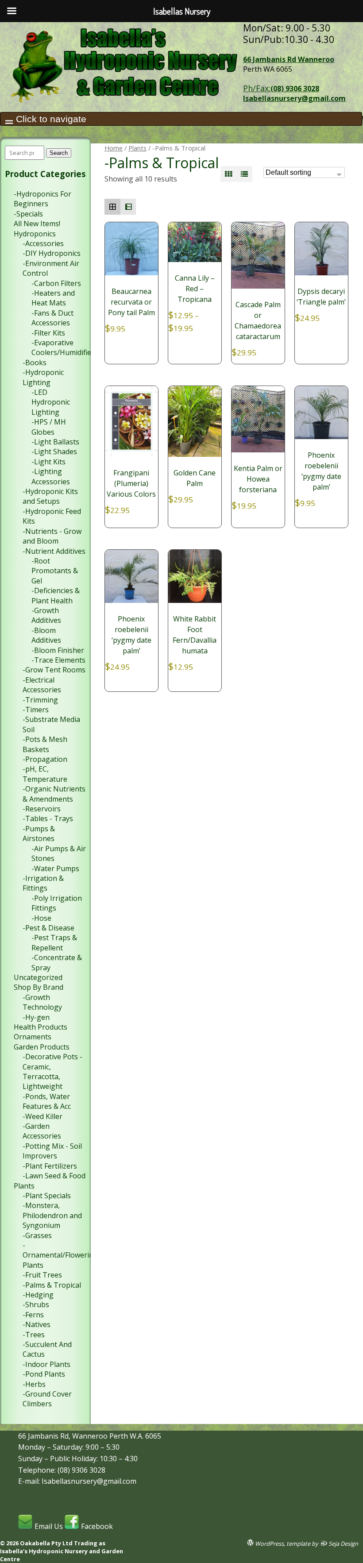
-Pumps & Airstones (39, 833)
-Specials (28, 214)
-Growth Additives (46, 615)
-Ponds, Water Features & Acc (47, 1101)
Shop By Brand (38, 987)
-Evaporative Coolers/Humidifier (62, 347)
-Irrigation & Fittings (43, 883)
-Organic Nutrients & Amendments (54, 793)
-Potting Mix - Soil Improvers (52, 1151)
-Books (34, 362)
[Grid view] (228, 174)
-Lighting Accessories (50, 476)
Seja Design (342, 1543)
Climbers (37, 1404)
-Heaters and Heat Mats (53, 298)
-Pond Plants (44, 1374)
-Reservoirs (42, 809)
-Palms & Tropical (52, 1285)
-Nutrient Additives (54, 551)
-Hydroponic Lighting (43, 377)
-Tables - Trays (48, 818)
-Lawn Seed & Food (54, 1176)
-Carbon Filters (56, 283)
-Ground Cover (47, 1394)
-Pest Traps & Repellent (54, 942)
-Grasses (37, 1235)
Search (59, 153)
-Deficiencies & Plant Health (55, 595)
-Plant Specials (47, 1195)
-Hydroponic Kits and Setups (50, 496)
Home (113, 147)
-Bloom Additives (46, 635)
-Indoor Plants (46, 1364)
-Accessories (43, 243)
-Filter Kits (48, 333)
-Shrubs (36, 1304)
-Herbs (34, 1384)
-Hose (41, 918)
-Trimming (40, 700)
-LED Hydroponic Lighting (50, 402)
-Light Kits (48, 462)
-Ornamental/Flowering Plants (60, 1255)
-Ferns (33, 1315)
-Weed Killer (42, 1116)
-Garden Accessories (42, 1131)
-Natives (36, 1324)
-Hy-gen (36, 1017)
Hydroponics (35, 234)
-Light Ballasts (55, 442)
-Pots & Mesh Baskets (45, 744)
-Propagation (45, 759)
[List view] (244, 174)
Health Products (40, 1027)
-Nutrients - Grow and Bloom (52, 536)
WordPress (269, 1543)
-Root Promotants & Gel (54, 571)
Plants (137, 147)
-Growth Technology (42, 1002)
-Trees (34, 1334)
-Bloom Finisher (57, 650)
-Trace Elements (58, 660)
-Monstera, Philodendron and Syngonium (52, 1215)
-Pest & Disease (48, 928)
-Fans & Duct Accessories (52, 318)
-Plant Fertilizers (50, 1166)
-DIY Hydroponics (52, 253)
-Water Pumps (55, 868)
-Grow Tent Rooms (54, 670)
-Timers (36, 709)
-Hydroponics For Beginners (42, 198)
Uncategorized (38, 977)
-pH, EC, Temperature (45, 773)
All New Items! (37, 223)
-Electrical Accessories (42, 685)
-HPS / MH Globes (48, 426)
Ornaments (32, 1037)
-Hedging (38, 1295)
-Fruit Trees (42, 1275)
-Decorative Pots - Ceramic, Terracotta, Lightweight (52, 1071)
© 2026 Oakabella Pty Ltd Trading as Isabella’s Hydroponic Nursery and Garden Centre (61, 1551)
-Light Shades (54, 451)
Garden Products (42, 1047)
